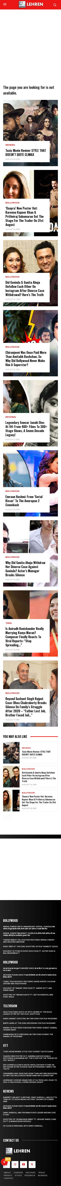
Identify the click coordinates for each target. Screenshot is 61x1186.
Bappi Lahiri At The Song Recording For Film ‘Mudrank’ (29, 1023)
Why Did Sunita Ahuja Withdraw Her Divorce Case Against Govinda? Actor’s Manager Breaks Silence (25, 568)
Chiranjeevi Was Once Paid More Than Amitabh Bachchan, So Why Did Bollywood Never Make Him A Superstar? (25, 358)
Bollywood (12, 203)
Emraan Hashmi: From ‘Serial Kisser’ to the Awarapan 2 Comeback (24, 500)
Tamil (8, 623)
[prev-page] (5, 817)
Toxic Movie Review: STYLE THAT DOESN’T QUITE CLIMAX (25, 152)
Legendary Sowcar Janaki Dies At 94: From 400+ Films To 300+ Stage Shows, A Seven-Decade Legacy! (26, 428)
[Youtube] (23, 1164)
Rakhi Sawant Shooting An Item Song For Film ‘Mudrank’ (30, 1019)
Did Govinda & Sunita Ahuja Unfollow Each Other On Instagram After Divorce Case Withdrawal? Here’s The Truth (24, 288)
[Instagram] (15, 1164)
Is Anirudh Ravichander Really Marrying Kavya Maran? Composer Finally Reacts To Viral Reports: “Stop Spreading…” (24, 636)
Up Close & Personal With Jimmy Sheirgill (23, 1126)
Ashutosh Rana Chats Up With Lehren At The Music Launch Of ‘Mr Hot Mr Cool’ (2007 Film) (27, 1013)
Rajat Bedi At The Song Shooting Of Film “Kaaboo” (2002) (30, 947)
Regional (10, 417)
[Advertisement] (30, 42)
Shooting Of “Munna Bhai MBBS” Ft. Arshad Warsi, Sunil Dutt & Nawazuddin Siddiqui (29, 1120)
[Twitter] (32, 1164)
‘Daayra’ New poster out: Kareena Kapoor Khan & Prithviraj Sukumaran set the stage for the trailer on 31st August (24, 216)
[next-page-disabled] (10, 817)
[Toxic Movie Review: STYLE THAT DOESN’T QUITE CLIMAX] (30, 133)
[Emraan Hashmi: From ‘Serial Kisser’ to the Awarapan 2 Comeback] (30, 483)
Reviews (10, 145)
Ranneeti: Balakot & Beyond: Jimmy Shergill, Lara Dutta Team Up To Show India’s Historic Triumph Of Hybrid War (30, 1099)
